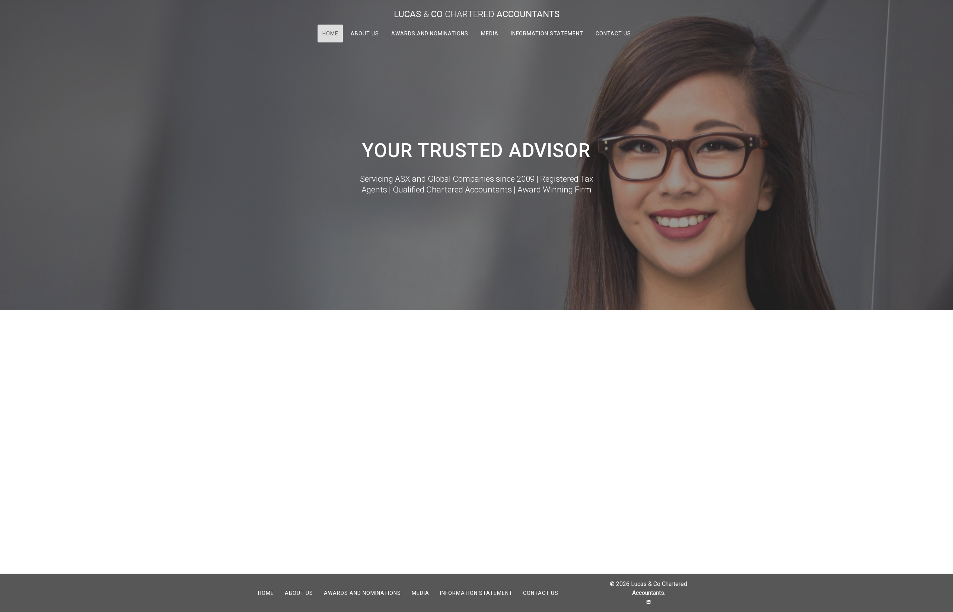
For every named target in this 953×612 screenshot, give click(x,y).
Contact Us (613, 33)
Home (330, 33)
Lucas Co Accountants (477, 14)
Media (489, 33)
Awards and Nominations (429, 33)
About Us (365, 33)
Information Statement (546, 33)
